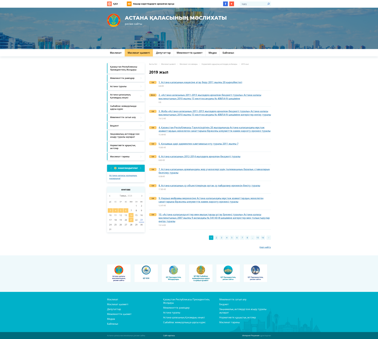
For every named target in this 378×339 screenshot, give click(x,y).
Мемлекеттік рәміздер (176, 307)
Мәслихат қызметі (168, 64)
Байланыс (112, 323)
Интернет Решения (250, 335)
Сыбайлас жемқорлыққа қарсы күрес (184, 322)
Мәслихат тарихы (229, 322)
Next (140, 168)
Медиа (111, 319)
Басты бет (153, 64)
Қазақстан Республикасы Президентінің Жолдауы (186, 301)
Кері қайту (265, 247)
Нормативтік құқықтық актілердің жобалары (219, 64)
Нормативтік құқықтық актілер (237, 317)
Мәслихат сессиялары (189, 64)
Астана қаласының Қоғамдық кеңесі (184, 317)
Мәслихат (112, 299)
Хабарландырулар (128, 168)
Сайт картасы (169, 335)
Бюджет (224, 304)
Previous (111, 168)
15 (257, 237)
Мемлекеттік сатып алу (232, 299)
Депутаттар (114, 309)
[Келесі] (269, 237)
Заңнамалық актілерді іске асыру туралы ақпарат (242, 311)
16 (263, 237)
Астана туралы (171, 312)
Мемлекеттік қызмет (119, 314)
